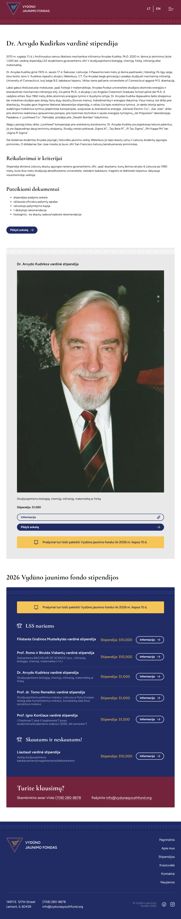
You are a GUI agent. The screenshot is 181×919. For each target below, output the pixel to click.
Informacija (28, 517)
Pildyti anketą (19, 230)
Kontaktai (168, 874)
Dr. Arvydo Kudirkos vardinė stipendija (47, 672)
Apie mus (168, 848)
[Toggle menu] (171, 8)
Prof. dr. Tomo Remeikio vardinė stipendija (51, 692)
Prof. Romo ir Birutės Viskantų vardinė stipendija (55, 653)
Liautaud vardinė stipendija (38, 752)
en (158, 9)
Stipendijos (167, 857)
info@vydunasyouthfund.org (129, 798)
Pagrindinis (167, 840)
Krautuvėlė (167, 865)
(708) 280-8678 (68, 798)
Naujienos (167, 882)
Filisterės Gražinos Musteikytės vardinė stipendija (56, 639)
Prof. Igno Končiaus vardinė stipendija (47, 715)
